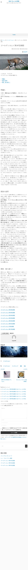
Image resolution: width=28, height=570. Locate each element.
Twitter (14, 34)
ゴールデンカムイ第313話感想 (8, 463)
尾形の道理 (4, 80)
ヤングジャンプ (15, 366)
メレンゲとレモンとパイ (6, 455)
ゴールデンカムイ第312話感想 (8, 465)
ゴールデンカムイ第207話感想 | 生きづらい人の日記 (13, 396)
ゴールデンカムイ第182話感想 (8, 320)
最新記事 (11, 333)
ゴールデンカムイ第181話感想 (8, 323)
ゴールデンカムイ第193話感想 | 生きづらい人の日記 (13, 391)
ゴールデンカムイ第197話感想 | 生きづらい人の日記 (13, 394)
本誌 (25, 366)
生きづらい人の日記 (14, 1)
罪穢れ (3, 78)
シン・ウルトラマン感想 (6, 458)
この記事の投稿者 (5, 333)
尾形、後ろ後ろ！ (6, 82)
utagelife (25, 51)
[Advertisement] (14, 19)
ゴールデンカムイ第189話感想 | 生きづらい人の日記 (13, 389)
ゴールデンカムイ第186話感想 (8, 309)
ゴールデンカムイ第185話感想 (8, 312)
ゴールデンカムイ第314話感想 (8, 460)
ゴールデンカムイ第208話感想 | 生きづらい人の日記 (13, 398)
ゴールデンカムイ (6, 361)
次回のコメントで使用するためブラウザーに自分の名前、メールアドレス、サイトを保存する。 (14, 428)
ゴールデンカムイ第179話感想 (8, 329)
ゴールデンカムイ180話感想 (7, 326)
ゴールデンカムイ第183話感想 (8, 318)
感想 (21, 366)
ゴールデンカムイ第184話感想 (8, 315)
